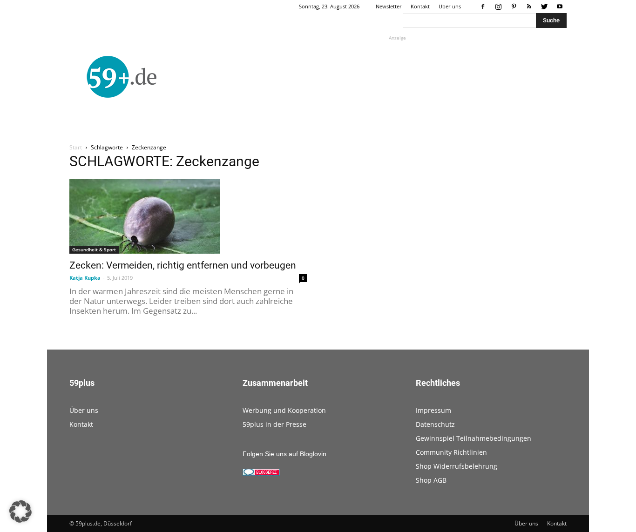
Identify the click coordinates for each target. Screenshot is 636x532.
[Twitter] (544, 6)
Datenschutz (435, 424)
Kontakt (420, 6)
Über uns (450, 6)
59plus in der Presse (274, 424)
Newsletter (389, 6)
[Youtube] (560, 6)
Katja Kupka (85, 277)
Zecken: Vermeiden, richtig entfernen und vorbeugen (182, 265)
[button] (20, 511)
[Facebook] (483, 6)
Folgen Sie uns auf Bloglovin (284, 454)
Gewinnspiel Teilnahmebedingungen (473, 438)
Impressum (433, 410)
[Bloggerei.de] (261, 473)
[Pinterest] (514, 6)
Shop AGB (431, 480)
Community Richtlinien (451, 452)
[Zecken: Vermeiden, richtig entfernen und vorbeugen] (188, 216)
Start (75, 147)
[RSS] (529, 6)
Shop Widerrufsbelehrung (456, 466)
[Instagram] (498, 6)
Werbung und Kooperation (284, 410)
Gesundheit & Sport (94, 249)
